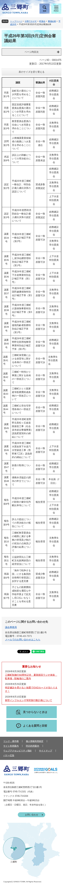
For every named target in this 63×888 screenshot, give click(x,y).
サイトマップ (45, 750)
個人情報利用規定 (34, 741)
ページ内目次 (32, 52)
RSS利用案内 (32, 746)
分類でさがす (31, 21)
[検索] (44, 9)
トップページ (16, 21)
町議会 (42, 21)
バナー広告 (8, 755)
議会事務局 (11, 627)
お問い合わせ (31, 814)
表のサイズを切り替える (32, 71)
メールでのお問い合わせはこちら (22, 639)
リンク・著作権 (11, 741)
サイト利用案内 (11, 746)
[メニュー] (56, 9)
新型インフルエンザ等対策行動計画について (28, 700)
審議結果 (52, 21)
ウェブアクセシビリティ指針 (17, 750)
